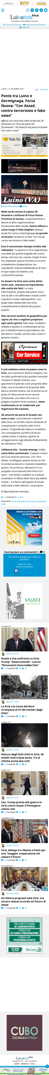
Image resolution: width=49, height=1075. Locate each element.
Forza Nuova (31, 501)
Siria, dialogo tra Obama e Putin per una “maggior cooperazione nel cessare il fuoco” (23, 853)
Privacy (32, 1064)
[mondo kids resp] (24, 156)
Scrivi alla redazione (13, 24)
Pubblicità (25, 27)
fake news (21, 501)
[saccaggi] (24, 618)
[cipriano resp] (24, 364)
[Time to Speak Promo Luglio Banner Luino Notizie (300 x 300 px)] (24, 545)
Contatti (16, 1064)
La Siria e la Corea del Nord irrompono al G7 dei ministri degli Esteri (21, 710)
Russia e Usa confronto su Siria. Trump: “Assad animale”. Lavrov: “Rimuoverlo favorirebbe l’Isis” (21, 662)
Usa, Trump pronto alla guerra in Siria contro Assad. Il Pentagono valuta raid (21, 806)
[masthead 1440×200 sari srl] (24, 6)
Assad (14, 501)
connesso (23, 557)
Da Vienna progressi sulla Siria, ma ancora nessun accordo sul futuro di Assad (23, 901)
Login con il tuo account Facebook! (24, 565)
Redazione (44, 90)
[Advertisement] (24, 60)
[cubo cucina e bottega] (24, 1050)
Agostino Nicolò (12, 654)
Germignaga (41, 501)
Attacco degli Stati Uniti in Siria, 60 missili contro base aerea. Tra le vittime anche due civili (22, 758)
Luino (3, 504)
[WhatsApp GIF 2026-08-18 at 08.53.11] (24, 1073)
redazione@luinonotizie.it (35, 24)
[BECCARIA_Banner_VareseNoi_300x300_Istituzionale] (24, 952)
